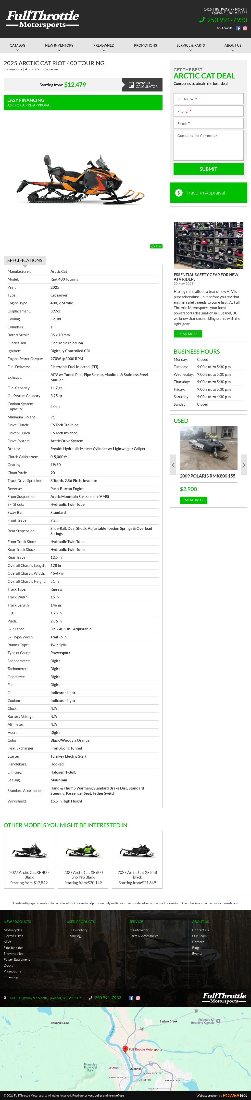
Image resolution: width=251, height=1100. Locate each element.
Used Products (81, 922)
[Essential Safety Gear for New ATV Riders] (208, 245)
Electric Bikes (13, 936)
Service (136, 922)
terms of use (116, 1095)
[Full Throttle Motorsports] (42, 19)
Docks (8, 965)
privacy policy (93, 1095)
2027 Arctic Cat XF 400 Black (29, 874)
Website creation (207, 1095)
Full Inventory (77, 930)
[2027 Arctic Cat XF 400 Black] (29, 851)
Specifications (24, 260)
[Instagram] (245, 28)
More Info (193, 500)
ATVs (7, 942)
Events (197, 954)
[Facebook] (238, 28)
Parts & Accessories (143, 936)
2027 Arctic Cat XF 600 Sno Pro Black (83, 874)
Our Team (199, 936)
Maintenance (139, 930)
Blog (195, 948)
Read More (188, 334)
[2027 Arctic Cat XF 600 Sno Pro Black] (83, 851)
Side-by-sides (13, 948)
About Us (200, 922)
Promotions (12, 971)
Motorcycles (13, 930)
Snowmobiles (13, 954)
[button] (173, 464)
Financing (11, 977)
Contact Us (200, 930)
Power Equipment (17, 959)
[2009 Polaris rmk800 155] (209, 447)
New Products (17, 922)
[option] (208, 465)
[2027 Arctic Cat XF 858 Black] (137, 851)
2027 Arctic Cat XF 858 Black (137, 874)
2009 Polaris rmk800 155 (207, 476)
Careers (198, 942)
